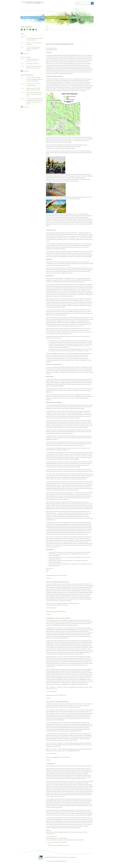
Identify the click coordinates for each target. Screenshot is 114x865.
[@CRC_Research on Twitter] (25, 29)
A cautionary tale (50, 763)
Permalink (48, 578)
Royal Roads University (65, 857)
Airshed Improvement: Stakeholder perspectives (59, 845)
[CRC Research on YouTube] (33, 29)
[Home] (33, 2)
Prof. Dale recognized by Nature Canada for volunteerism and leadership (33, 49)
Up (49, 843)
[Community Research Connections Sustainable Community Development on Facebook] (22, 29)
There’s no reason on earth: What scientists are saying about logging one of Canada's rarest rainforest (34, 79)
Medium (47, 570)
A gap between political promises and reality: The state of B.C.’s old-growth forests (34, 94)
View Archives (26, 53)
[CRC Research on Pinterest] (30, 29)
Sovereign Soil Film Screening (32, 63)
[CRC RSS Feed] (36, 29)
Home (47, 26)
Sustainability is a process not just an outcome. (58, 618)
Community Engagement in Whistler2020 (57, 842)
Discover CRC (26, 17)
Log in (47, 607)
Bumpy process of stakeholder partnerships (57, 701)
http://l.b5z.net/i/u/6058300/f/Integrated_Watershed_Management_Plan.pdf (61, 625)
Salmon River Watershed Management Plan (57, 582)
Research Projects (51, 17)
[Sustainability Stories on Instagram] (27, 29)
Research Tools (75, 17)
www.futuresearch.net (50, 833)
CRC (47, 571)
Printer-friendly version (51, 838)
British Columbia (49, 568)
